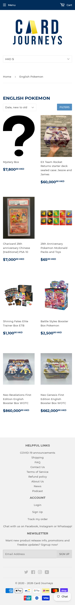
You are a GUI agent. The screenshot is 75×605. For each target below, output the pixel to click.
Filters (64, 107)
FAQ (37, 462)
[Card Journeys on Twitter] (26, 572)
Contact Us (37, 467)
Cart (69, 5)
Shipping (37, 457)
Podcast (37, 491)
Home (7, 76)
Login (37, 504)
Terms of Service (37, 471)
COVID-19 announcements (37, 452)
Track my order (38, 519)
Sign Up (37, 511)
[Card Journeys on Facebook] (33, 572)
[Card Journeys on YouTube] (47, 572)
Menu (12, 5)
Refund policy (37, 476)
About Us (37, 481)
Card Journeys (43, 583)
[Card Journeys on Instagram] (40, 572)
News (37, 486)
